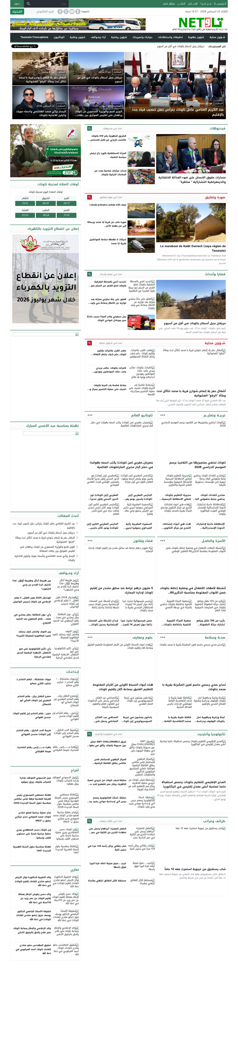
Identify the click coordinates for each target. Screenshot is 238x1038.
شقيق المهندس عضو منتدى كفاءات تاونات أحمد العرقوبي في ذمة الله (33, 949)
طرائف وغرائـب (214, 821)
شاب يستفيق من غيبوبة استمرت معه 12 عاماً (195, 869)
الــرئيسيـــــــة (220, 3)
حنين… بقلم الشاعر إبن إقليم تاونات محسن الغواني (32, 715)
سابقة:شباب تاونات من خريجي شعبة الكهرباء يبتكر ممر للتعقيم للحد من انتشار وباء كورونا (106, 784)
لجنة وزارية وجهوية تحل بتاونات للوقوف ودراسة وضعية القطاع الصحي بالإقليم (211, 723)
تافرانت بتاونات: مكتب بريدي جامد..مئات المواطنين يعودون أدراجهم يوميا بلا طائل (110, 372)
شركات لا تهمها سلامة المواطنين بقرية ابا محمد (107, 241)
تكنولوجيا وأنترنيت (211, 734)
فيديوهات (217, 128)
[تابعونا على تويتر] (66, 11)
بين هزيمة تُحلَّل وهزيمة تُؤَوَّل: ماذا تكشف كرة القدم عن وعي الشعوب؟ (31, 585)
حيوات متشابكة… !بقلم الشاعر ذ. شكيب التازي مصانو (33, 681)
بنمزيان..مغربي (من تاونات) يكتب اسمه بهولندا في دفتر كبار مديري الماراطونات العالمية (121, 465)
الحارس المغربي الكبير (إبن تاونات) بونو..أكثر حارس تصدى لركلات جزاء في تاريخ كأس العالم (102, 530)
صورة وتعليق (215, 197)
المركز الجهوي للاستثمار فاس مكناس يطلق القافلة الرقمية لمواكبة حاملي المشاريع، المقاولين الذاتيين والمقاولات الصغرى (107, 765)
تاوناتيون (59, 37)
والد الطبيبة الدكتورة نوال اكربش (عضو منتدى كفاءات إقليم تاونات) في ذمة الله (33, 881)
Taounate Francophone (34, 37)
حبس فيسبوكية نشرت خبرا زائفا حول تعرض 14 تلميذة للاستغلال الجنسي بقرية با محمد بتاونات (136, 626)
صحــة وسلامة (215, 637)
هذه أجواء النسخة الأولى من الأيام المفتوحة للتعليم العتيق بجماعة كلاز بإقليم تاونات (123, 687)
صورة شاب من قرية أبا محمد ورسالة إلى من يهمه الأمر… (106, 224)
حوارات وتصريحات (142, 37)
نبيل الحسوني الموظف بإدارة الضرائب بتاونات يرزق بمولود (35, 780)
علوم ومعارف (142, 637)
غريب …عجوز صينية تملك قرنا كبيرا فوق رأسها (108, 865)
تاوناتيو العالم (142, 415)
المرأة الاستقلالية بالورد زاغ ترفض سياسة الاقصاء (108, 155)
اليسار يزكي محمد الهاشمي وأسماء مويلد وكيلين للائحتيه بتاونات (45, 558)
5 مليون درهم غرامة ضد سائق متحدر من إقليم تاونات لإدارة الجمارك (121, 590)
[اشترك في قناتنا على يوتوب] (72, 11)
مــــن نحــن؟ (205, 3)
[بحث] (28, 3)
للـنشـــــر (181, 3)
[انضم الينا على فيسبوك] (60, 11)
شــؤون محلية (217, 37)
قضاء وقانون (143, 541)
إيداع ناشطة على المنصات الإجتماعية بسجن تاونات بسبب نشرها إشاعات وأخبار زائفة (103, 626)
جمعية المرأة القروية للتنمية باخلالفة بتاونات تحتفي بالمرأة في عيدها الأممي (176, 626)
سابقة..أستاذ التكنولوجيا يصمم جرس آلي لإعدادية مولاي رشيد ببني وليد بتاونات (106, 801)
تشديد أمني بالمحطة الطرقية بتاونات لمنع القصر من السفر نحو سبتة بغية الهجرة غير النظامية (108, 285)
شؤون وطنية (77, 37)
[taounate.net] (187, 24)
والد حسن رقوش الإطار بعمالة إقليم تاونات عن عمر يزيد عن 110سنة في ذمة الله (34, 898)
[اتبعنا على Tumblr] (78, 11)
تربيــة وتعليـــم (214, 415)
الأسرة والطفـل (213, 541)
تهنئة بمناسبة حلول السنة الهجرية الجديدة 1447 (32, 849)
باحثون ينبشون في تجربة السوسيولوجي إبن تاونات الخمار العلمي (137, 721)
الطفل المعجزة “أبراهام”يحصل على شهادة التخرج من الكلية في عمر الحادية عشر (107, 832)
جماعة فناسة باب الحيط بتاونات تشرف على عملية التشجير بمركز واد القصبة (107, 389)
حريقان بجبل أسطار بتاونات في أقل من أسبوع (181, 46)
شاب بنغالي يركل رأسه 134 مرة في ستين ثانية (107, 848)
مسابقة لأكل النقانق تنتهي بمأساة (107, 881)
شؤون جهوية (196, 37)
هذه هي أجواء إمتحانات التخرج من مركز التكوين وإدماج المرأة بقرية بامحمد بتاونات (175, 530)
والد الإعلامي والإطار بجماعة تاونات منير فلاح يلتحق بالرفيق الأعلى (32, 930)
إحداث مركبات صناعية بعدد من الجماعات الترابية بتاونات (110, 173)
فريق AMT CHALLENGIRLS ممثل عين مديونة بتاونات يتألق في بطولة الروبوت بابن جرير (107, 745)
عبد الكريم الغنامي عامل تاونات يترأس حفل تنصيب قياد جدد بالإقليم (43, 525)
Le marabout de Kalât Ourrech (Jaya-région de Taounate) (193, 248)
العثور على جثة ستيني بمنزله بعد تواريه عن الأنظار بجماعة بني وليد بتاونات (108, 303)
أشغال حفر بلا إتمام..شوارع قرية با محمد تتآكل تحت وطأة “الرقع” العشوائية (191, 393)
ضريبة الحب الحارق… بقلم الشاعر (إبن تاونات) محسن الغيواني (33, 732)
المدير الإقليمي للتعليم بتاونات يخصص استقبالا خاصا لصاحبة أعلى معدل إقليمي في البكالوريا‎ (194, 784)
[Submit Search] (89, 128)
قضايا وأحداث (215, 274)
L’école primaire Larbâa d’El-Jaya (108, 205)
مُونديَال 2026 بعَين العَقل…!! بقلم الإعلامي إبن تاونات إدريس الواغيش (32, 600)
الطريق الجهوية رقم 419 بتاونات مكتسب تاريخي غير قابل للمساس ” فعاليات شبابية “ (107, 140)
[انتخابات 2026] (46, 151)
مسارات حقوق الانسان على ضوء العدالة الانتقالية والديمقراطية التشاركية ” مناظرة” (192, 180)
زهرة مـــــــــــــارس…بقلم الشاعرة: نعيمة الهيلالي (34, 749)
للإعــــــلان (192, 3)
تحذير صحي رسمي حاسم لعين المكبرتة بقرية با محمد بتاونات (194, 687)
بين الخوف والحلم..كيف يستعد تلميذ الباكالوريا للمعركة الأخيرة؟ (33, 634)
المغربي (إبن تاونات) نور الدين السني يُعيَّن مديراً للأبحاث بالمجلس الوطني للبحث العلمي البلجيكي (103, 501)
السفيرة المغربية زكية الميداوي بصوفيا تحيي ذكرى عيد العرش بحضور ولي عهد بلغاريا (138, 530)
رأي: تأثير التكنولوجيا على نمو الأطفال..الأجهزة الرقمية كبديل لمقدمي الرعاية (34, 653)
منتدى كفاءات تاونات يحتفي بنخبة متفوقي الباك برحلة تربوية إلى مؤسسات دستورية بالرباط (209, 501)
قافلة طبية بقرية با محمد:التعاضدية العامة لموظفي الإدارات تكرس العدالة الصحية (177, 723)
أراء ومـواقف (98, 37)
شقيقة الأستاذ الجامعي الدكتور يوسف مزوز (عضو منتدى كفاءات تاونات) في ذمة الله (33, 915)
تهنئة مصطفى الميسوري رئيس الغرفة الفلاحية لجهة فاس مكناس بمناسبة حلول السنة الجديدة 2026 (32, 799)
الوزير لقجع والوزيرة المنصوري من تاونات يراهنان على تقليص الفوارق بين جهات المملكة (47, 549)
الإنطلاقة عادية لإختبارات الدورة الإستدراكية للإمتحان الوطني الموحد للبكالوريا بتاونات (210, 530)
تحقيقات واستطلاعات (170, 37)
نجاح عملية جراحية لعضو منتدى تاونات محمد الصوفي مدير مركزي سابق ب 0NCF (33, 817)
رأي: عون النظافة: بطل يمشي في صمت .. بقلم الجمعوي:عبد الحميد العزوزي (32, 619)
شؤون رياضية (119, 37)
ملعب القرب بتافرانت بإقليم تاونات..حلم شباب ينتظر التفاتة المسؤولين (109, 354)
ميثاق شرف (169, 3)
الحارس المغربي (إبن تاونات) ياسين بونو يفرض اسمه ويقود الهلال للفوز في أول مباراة (137, 501)
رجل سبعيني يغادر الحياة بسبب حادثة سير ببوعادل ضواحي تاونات (106, 318)
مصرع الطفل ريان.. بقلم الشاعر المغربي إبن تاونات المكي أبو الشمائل (34, 700)
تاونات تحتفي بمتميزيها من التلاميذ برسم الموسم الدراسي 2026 (197, 465)
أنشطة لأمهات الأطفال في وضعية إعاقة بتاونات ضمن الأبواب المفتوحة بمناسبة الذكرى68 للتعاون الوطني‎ (193, 592)
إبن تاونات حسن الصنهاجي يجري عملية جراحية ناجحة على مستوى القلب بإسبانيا (33, 834)
